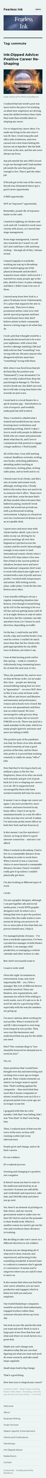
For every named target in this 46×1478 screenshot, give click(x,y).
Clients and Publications (16, 1437)
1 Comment (36, 1394)
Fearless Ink (13, 9)
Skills (13, 1392)
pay (5, 1394)
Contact (8, 1462)
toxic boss (18, 1394)
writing (26, 1394)
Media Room (10, 1456)
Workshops (9, 1443)
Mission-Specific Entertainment (19, 1431)
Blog (22, 1389)
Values (18, 1392)
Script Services (11, 1425)
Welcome (8, 1406)
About (7, 1412)
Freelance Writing (32, 1389)
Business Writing (12, 1418)
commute (36, 1392)
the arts (10, 1394)
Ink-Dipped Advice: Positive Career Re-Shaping (21, 59)
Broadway (27, 1392)
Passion (7, 1392)
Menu (38, 9)
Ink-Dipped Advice (13, 1450)
